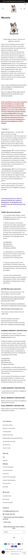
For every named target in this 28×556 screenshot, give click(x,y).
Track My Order (7, 431)
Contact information (14, 553)
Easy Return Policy (8, 425)
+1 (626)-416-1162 (9, 514)
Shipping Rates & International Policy (13, 438)
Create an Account (8, 502)
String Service (6, 444)
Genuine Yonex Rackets (9, 480)
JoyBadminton (12, 549)
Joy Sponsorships (7, 470)
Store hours (7, 522)
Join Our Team (7, 448)
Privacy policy (6, 551)
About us (5, 460)
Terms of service (14, 551)
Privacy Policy (6, 483)
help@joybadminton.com (11, 511)
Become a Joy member (9, 428)
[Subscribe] (23, 532)
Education (5, 486)
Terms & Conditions (8, 467)
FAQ (4, 457)
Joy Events (6, 473)
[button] (3, 8)
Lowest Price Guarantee (9, 477)
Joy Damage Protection (9, 441)
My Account (6, 499)
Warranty (5, 463)
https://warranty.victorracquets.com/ (12, 308)
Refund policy (20, 549)
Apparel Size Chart (8, 434)
